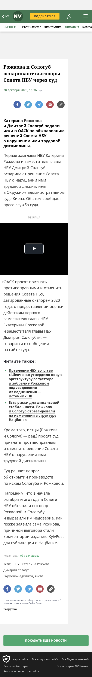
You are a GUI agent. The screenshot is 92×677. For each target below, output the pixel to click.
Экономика (53, 27)
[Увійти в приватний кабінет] (69, 16)
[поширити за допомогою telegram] (39, 104)
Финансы (72, 27)
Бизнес (9, 27)
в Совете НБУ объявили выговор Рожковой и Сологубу (30, 505)
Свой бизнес (31, 27)
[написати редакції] (50, 104)
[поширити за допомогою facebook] (17, 104)
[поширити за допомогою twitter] (28, 104)
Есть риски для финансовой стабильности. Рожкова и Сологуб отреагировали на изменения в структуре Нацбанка (34, 411)
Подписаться (44, 16)
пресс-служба (16, 204)
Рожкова (33, 120)
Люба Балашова (28, 555)
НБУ (16, 564)
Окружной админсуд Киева (23, 576)
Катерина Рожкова (35, 564)
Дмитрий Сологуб (16, 570)
